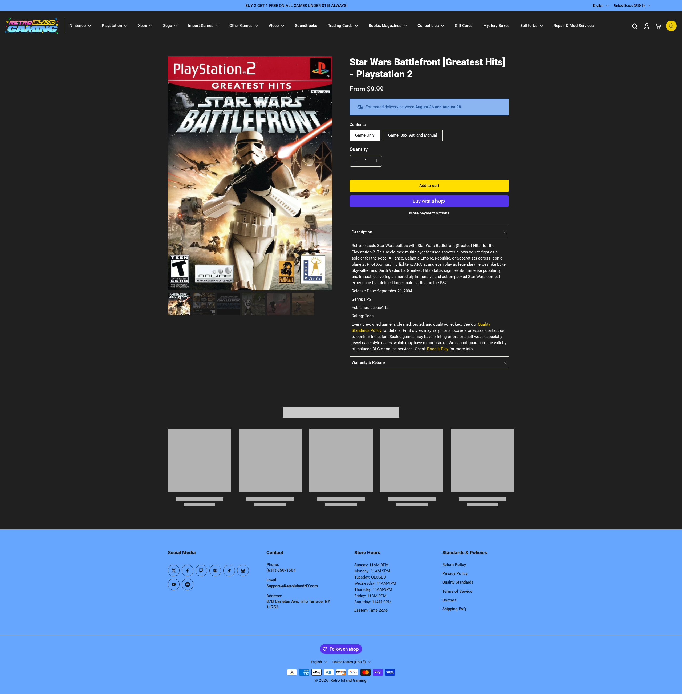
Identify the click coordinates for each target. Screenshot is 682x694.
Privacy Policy (455, 573)
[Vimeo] (187, 584)
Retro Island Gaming (348, 680)
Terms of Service (457, 591)
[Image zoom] (250, 173)
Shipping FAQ (454, 609)
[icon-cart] (658, 26)
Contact (449, 600)
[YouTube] (174, 584)
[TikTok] (229, 570)
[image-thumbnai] (179, 304)
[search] (634, 26)
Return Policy (454, 564)
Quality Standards (457, 582)
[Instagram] (215, 570)
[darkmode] (671, 26)
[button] (429, 186)
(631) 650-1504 (281, 570)
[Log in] (646, 26)
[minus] (355, 161)
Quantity (359, 149)
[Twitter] (174, 570)
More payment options (429, 213)
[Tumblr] (243, 570)
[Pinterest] (201, 570)
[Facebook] (187, 570)
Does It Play (437, 348)
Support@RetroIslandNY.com (292, 586)
